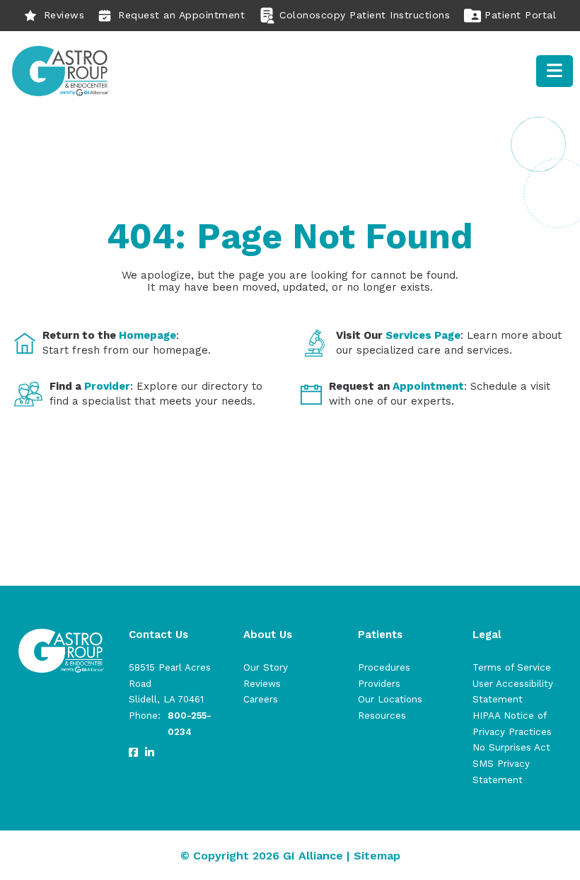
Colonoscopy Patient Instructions (364, 15)
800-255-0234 (189, 723)
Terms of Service (511, 667)
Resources (382, 715)
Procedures (384, 667)
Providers (379, 683)
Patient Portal (520, 15)
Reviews (64, 15)
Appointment (428, 386)
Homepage (147, 335)
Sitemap (377, 855)
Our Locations (390, 699)
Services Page (422, 335)
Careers (260, 699)
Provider (107, 386)
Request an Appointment (181, 15)
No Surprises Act (511, 747)
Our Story (265, 667)
